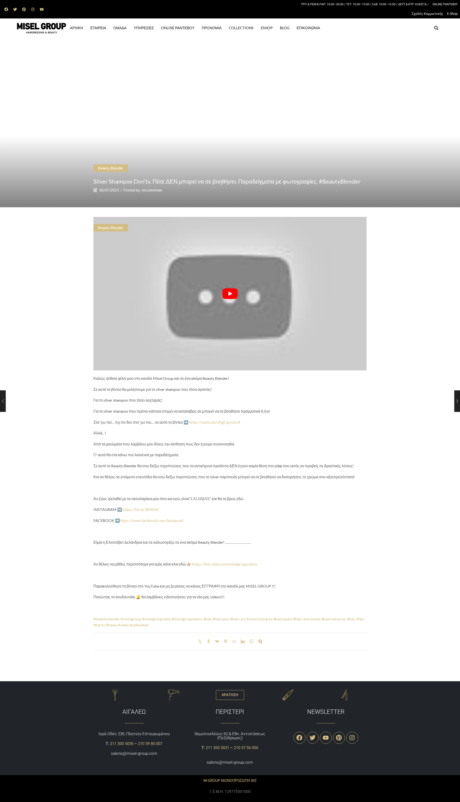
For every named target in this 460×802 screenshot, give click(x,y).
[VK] (217, 642)
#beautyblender (106, 619)
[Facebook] (6, 9)
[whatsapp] (251, 642)
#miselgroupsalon (156, 619)
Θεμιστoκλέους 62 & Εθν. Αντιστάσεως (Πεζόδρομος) (230, 735)
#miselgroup (131, 619)
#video (123, 625)
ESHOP (267, 28)
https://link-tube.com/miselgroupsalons (224, 564)
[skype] (259, 642)
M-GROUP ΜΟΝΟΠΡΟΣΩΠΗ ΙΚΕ (230, 780)
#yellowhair (139, 625)
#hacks (99, 625)
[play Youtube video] (230, 293)
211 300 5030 (121, 743)
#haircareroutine (307, 619)
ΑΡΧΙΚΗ (76, 28)
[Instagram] (33, 9)
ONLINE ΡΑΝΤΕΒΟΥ (178, 28)
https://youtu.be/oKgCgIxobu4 (214, 422)
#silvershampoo (260, 619)
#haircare (238, 619)
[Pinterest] (24, 9)
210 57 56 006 (246, 747)
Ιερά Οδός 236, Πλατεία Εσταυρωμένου (134, 733)
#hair (207, 619)
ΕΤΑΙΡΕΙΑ (98, 28)
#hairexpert (283, 619)
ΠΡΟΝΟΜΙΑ (212, 28)
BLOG (284, 28)
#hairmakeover (333, 619)
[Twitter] (15, 9)
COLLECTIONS (241, 28)
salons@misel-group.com (134, 753)
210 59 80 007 (150, 743)
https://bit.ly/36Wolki (141, 509)
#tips (360, 619)
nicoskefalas (152, 190)
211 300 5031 (217, 747)
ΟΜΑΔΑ (119, 28)
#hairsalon (221, 619)
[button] (436, 28)
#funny (111, 625)
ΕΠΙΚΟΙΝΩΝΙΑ (308, 28)
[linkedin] (242, 642)
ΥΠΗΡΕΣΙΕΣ (144, 28)
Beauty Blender (110, 168)
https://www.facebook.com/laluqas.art (152, 520)
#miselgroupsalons (187, 619)
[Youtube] (42, 9)
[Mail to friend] (234, 642)
